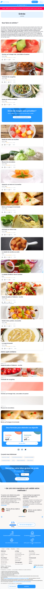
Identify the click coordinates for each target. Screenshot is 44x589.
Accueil (3, 548)
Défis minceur (3, 564)
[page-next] (42, 517)
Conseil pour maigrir (6, 460)
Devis (30, 563)
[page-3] (22, 516)
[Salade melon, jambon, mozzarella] (22, 312)
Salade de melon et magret (9, 99)
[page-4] (23, 516)
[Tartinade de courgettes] (22, 68)
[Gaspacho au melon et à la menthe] (22, 176)
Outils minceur (30, 460)
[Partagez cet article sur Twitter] (25, 449)
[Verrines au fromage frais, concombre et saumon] (22, 46)
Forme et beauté (18, 558)
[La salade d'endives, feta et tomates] (22, 266)
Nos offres (31, 551)
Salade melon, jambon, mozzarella (11, 320)
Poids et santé (17, 560)
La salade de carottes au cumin (10, 252)
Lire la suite (4, 506)
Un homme (18, 471)
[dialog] (22, 576)
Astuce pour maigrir (5, 457)
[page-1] (20, 516)
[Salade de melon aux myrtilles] (22, 131)
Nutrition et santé (18, 555)
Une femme (26, 471)
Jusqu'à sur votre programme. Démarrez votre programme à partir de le (22, 8)
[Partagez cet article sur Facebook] (22, 449)
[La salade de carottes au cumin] (22, 243)
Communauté (32, 557)
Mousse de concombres (8, 162)
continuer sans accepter (38, 565)
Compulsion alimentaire (29, 457)
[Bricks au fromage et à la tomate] (22, 198)
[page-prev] (2, 517)
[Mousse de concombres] (22, 153)
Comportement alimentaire (17, 457)
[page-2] (21, 516)
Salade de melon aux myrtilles (10, 139)
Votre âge (17, 474)
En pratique (4, 557)
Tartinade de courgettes (9, 77)
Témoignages (18, 562)
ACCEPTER (26, 586)
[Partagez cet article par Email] (18, 449)
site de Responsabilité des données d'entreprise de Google (16, 578)
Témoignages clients (19, 564)
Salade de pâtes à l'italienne (9, 303)
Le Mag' (7, 548)
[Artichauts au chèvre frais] (22, 221)
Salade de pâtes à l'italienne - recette (12, 297)
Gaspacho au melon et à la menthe (11, 184)
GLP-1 (13, 460)
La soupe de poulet (7, 343)
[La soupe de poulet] (22, 335)
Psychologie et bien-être (19, 554)
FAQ (30, 555)
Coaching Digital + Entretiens (34, 554)
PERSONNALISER (12, 586)
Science (2, 555)
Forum (30, 559)
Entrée (6, 56)
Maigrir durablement (21, 460)
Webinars (30, 561)
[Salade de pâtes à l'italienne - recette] (22, 288)
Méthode (3, 551)
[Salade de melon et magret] (22, 91)
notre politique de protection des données (22, 581)
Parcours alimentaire (5, 559)
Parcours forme (4, 561)
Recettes (13, 548)
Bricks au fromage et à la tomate (11, 207)
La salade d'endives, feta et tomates (12, 274)
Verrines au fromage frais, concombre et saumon (15, 54)
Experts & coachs (4, 554)
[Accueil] (5, 2)
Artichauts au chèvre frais (9, 229)
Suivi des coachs (4, 562)
